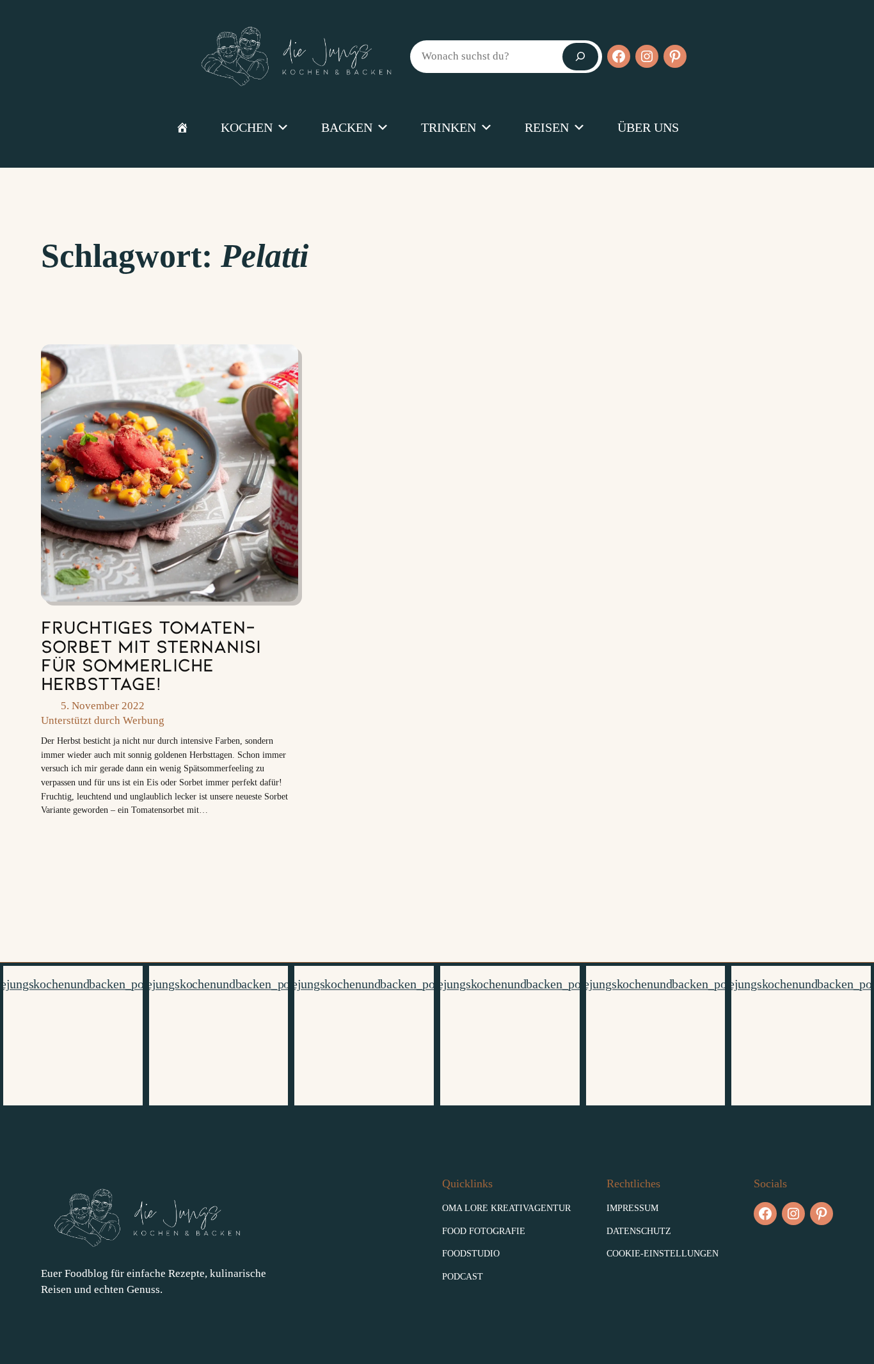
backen (346, 127)
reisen (547, 127)
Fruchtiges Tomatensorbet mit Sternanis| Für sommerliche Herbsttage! (151, 654)
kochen (247, 127)
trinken (448, 127)
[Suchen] (580, 56)
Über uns (648, 127)
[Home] (182, 127)
